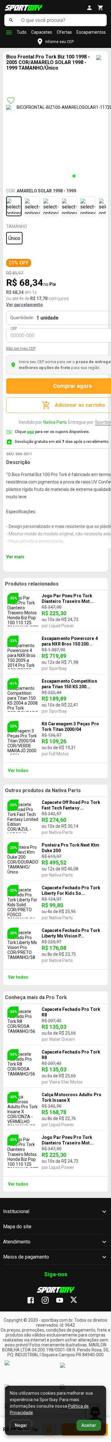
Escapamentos (91, 32)
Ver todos (18, 770)
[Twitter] (77, 1300)
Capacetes (41, 32)
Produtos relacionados (32, 584)
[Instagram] (48, 1300)
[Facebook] (34, 1300)
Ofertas (64, 32)
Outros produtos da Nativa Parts (43, 790)
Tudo (22, 32)
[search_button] (11, 20)
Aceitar (88, 1425)
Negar (21, 1425)
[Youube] (63, 1300)
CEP (14, 328)
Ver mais (15, 556)
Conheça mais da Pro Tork (36, 997)
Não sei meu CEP (20, 348)
